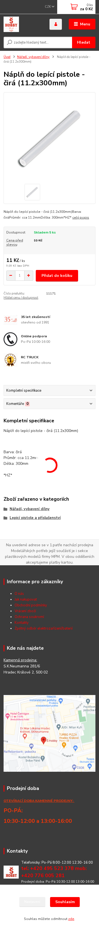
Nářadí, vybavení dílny (33, 57)
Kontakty (22, 622)
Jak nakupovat (26, 599)
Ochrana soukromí (29, 616)
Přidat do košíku (57, 275)
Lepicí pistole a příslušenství (35, 517)
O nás (19, 593)
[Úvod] (23, 24)
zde (71, 919)
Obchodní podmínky (31, 605)
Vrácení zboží (25, 611)
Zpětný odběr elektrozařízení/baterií (44, 628)
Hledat (83, 42)
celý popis (80, 217)
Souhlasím (65, 902)
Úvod (7, 57)
